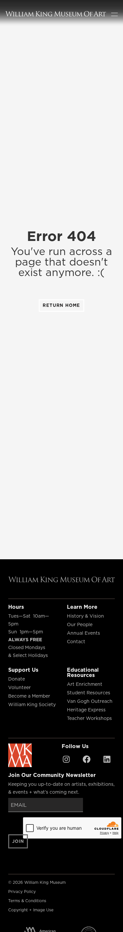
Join (18, 841)
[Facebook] (86, 759)
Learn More (82, 606)
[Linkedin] (107, 759)
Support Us (23, 669)
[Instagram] (66, 759)
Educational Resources (83, 672)
